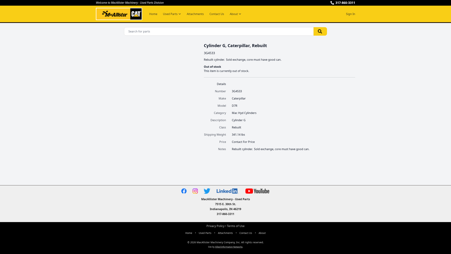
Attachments (195, 14)
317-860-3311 (345, 3)
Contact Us (216, 14)
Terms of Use (236, 226)
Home (153, 14)
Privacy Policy (215, 226)
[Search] (320, 31)
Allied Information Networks (229, 246)
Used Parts (205, 233)
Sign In (350, 14)
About (262, 233)
